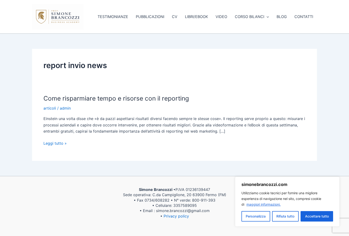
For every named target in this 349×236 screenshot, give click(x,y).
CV (174, 16)
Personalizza (256, 216)
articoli (49, 108)
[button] (266, 16)
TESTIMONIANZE (113, 16)
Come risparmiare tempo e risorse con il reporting (116, 98)
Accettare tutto (317, 216)
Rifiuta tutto (285, 216)
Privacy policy (176, 216)
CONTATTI (303, 16)
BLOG (282, 16)
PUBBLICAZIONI (150, 16)
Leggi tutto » (55, 143)
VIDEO (221, 16)
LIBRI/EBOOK (196, 16)
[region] (287, 202)
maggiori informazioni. (263, 204)
